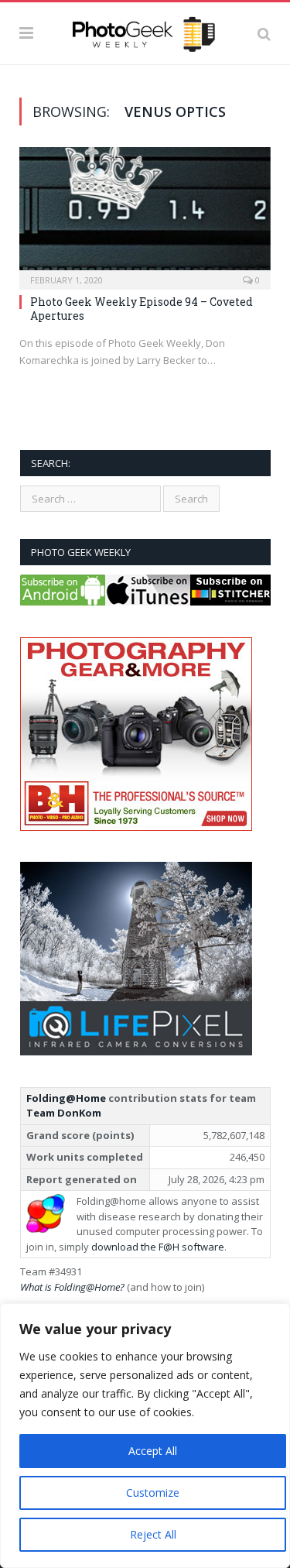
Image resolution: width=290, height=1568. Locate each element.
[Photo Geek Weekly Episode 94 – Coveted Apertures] (145, 213)
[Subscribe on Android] (62, 602)
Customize (152, 1492)
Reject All (153, 1534)
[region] (145, 1435)
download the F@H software (157, 1247)
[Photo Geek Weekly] (145, 31)
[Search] (264, 33)
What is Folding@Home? (72, 1287)
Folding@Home (66, 1098)
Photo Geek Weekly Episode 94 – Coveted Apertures (141, 308)
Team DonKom (63, 1113)
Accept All (152, 1450)
